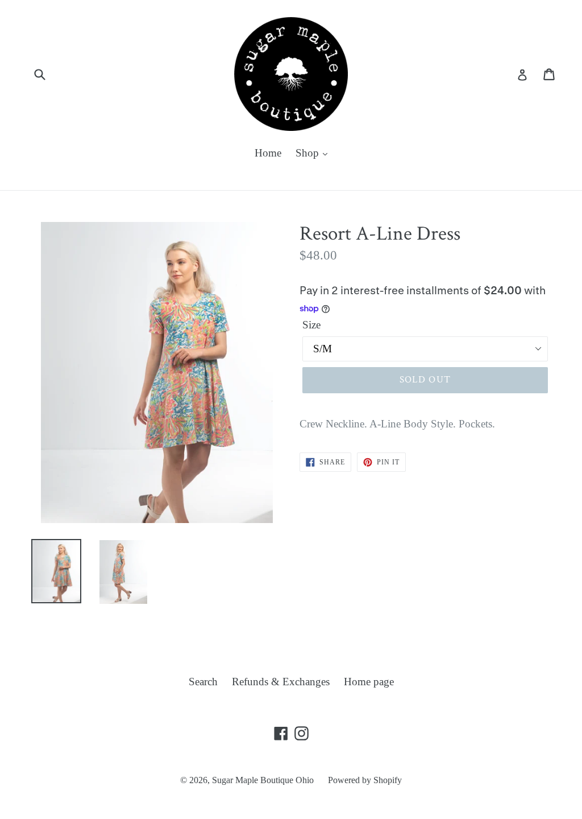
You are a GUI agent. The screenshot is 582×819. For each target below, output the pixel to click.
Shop (309, 153)
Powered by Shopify (365, 780)
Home (268, 153)
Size (311, 325)
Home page (369, 682)
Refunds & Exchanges (281, 682)
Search (203, 682)
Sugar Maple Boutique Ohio (263, 780)
